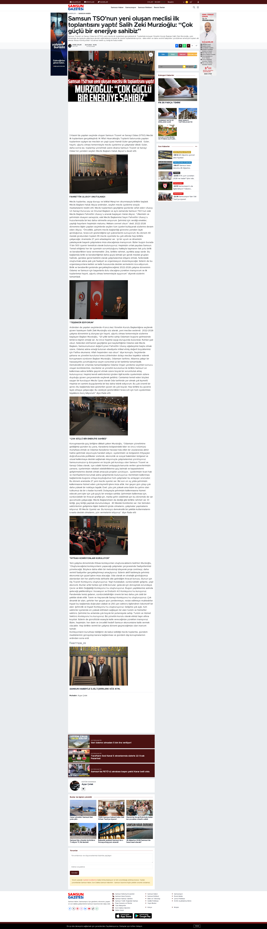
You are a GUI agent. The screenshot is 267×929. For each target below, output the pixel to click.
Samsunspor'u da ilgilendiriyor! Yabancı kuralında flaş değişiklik (183, 187)
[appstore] (124, 916)
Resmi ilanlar (178, 896)
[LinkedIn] (85, 908)
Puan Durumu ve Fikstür (123, 903)
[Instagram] (81, 908)
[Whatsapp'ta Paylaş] (184, 45)
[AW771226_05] (77, 643)
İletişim (176, 907)
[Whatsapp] (97, 908)
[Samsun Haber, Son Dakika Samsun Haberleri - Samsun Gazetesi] (76, 7)
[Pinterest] (77, 908)
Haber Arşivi (119, 910)
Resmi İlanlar (159, 7)
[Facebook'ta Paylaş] (176, 45)
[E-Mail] (83, 789)
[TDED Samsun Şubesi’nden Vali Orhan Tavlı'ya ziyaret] (111, 808)
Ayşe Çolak (87, 784)
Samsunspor (130, 7)
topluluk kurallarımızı (90, 880)
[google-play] (143, 916)
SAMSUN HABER (78, 689)
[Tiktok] (93, 908)
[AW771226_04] (98, 416)
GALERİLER (76, 2)
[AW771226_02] (98, 666)
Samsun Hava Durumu (123, 896)
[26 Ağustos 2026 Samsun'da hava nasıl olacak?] (139, 831)
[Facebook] (70, 908)
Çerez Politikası (179, 898)
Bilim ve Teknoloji (153, 898)
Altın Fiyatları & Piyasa (182, 152)
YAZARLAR (103, 2)
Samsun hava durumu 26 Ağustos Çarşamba (181, 167)
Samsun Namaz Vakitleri (124, 898)
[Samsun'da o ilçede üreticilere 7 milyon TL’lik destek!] (83, 831)
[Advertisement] (111, 117)
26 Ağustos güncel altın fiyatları (184, 156)
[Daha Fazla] (188, 45)
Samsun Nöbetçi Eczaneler (125, 894)
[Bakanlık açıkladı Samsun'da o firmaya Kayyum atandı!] (111, 831)
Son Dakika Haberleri (122, 908)
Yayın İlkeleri (151, 903)
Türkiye (176, 173)
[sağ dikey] (208, 44)
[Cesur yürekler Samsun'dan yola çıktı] (83, 808)
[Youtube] (89, 908)
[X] (73, 908)
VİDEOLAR (90, 2)
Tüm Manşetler (120, 905)
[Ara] (194, 7)
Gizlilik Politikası (153, 901)
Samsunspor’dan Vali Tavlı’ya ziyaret (184, 198)
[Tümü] (196, 146)
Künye (149, 907)
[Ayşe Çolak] (75, 785)
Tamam (197, 926)
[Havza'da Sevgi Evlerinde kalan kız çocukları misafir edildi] (139, 808)
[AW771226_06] (98, 535)
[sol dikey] (59, 44)
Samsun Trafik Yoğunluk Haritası (126, 901)
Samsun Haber (117, 7)
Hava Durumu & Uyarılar (182, 162)
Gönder (74, 873)
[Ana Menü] (198, 7)
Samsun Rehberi (145, 7)
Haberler (72, 13)
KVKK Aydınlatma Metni (182, 901)
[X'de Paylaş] (180, 45)
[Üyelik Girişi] (197, 2)
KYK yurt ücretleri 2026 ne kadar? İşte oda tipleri (183, 177)
